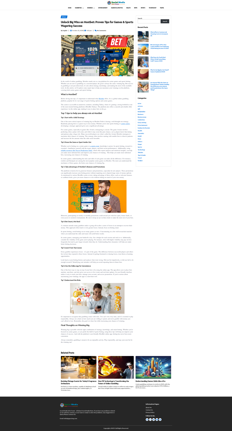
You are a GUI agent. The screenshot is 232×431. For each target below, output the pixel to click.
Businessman (142, 117)
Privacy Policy (150, 412)
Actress (140, 106)
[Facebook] (147, 419)
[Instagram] (150, 419)
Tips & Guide (142, 155)
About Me (149, 407)
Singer (140, 144)
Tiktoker (140, 152)
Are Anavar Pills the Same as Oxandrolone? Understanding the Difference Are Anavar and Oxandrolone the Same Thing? (159, 86)
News (135, 8)
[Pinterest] (160, 419)
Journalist (141, 133)
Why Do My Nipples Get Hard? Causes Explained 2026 (159, 71)
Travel (162, 8)
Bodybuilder (141, 111)
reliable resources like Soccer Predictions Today (76, 150)
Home (69, 8)
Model (140, 136)
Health (128, 8)
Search (140, 18)
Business (90, 8)
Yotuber (140, 161)
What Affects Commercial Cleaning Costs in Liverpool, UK (159, 34)
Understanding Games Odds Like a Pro (150, 381)
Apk (139, 109)
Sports (143, 8)
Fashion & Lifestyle (117, 8)
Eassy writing (142, 122)
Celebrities (78, 8)
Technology (152, 8)
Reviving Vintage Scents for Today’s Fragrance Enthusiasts (78, 382)
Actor (139, 103)
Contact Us (149, 410)
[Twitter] (153, 419)
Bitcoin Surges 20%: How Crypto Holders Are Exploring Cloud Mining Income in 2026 (159, 46)
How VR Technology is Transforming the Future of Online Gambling (113, 382)
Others (140, 141)
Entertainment (102, 8)
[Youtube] (157, 419)
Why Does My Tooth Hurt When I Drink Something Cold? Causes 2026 (158, 59)
